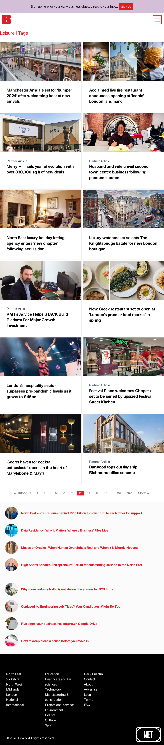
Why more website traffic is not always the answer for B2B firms (67, 589)
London (11, 694)
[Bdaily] (6, 19)
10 (63, 493)
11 (72, 493)
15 (105, 493)
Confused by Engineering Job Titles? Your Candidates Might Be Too (70, 606)
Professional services (59, 705)
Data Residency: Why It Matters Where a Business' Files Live (64, 530)
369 (118, 493)
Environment (54, 710)
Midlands (12, 689)
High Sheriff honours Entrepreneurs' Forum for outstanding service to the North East (81, 565)
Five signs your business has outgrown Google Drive (59, 623)
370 (129, 493)
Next (143, 493)
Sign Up (126, 6)
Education (52, 674)
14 (97, 493)
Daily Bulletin (93, 674)
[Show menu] (157, 19)
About (88, 684)
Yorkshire (12, 679)
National (12, 699)
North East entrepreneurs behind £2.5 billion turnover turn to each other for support (81, 513)
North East (13, 674)
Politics (50, 715)
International (15, 705)
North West (14, 684)
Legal (88, 694)
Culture (50, 720)
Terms (88, 699)
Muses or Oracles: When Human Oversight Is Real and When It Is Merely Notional (79, 547)
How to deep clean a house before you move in (55, 641)
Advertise (90, 689)
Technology (53, 689)
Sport (49, 725)
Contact (89, 679)
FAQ (87, 705)
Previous (22, 493)
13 (88, 493)
